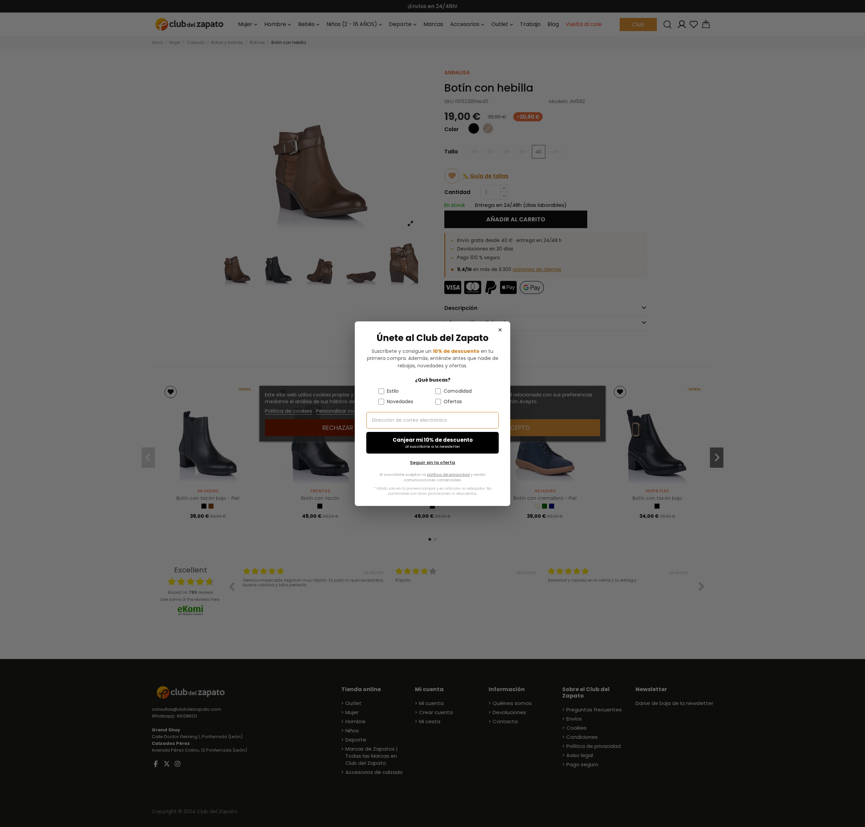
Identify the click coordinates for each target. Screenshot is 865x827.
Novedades (400, 401)
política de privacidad (448, 474)
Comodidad (458, 390)
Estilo (393, 390)
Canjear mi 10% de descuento (433, 442)
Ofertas (453, 401)
